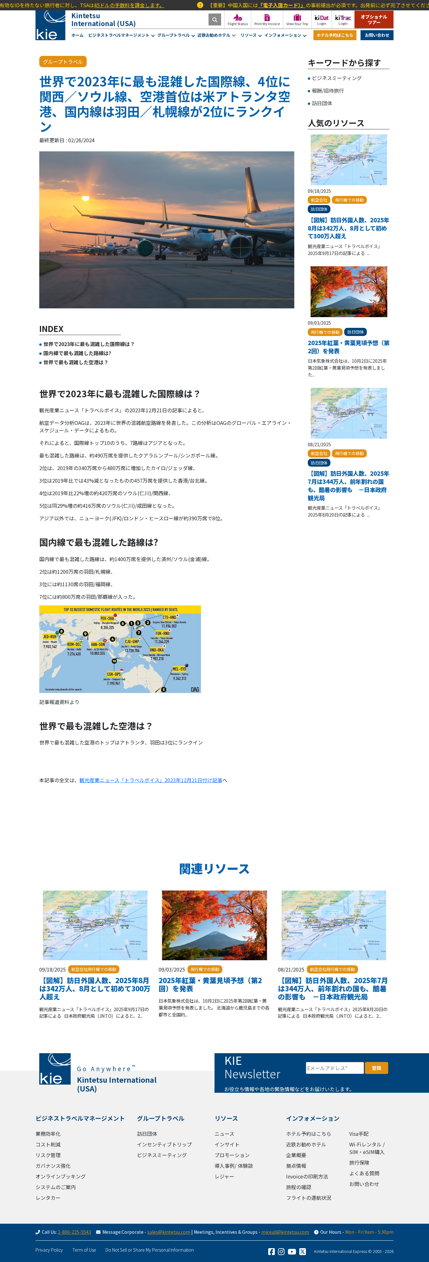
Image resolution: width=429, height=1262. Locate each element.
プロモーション (232, 1155)
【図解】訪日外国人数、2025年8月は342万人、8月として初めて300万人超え (348, 228)
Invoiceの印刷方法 (307, 1176)
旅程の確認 (298, 1187)
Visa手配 (358, 1133)
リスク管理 (48, 1155)
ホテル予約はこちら (335, 35)
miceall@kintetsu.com (285, 1232)
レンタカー (48, 1197)
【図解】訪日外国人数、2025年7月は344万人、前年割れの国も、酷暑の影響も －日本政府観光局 (348, 485)
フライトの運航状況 (308, 1197)
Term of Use (84, 1250)
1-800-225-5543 (74, 1232)
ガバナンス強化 (53, 1165)
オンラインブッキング (60, 1176)
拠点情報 (296, 1165)
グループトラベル (173, 35)
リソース (249, 35)
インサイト (227, 1144)
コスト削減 (48, 1144)
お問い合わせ (377, 35)
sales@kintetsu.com (168, 1232)
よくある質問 (364, 1173)
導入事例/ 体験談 (234, 1165)
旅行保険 (359, 1162)
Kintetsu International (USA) (103, 19)
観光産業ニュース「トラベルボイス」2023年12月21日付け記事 (150, 780)
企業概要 (296, 1155)
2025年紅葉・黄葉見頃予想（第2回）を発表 (348, 347)
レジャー (224, 1176)
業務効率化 (48, 1133)
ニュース (224, 1133)
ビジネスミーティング (337, 78)
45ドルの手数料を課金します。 (95, 5)
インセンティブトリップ (164, 1144)
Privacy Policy (49, 1250)
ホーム (77, 35)
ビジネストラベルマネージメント (118, 35)
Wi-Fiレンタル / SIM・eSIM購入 (367, 1148)
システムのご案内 (55, 1187)
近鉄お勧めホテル (214, 35)
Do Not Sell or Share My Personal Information (150, 1250)
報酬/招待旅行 (328, 90)
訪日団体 (322, 103)
